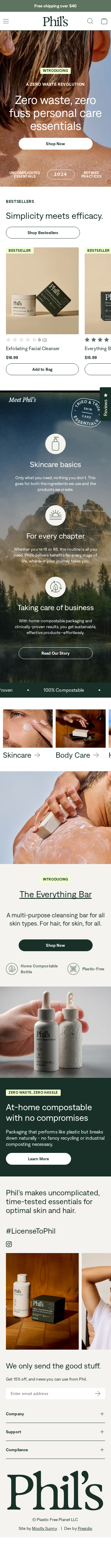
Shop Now (55, 143)
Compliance (17, 1449)
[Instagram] (9, 1244)
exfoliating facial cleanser (32, 348)
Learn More (38, 1158)
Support (13, 1431)
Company (15, 1413)
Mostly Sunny (44, 1528)
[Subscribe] (98, 1393)
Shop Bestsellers (43, 232)
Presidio (85, 1528)
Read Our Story (55, 653)
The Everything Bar (56, 894)
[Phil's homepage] (55, 21)
